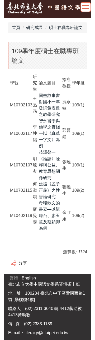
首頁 (16, 27)
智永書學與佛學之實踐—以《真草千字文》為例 (49, 133)
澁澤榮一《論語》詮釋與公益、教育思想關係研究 (49, 165)
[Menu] (85, 7)
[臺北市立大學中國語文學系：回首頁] (47, 8)
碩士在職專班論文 (66, 27)
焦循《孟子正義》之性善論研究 (49, 190)
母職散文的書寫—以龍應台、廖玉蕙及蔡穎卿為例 (49, 215)
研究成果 (34, 27)
